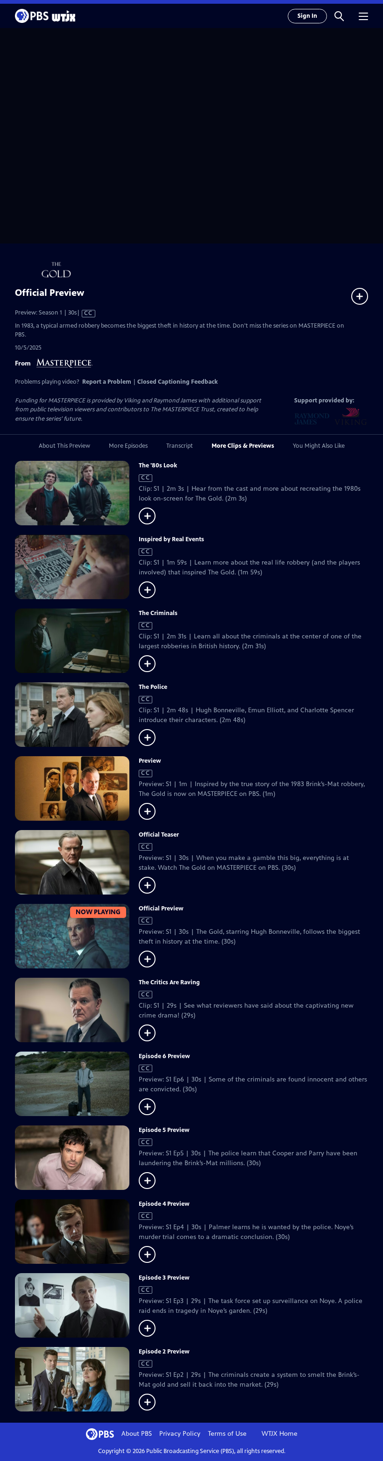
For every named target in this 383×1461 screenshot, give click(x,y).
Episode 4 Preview (164, 1204)
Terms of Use (227, 1434)
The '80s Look (158, 465)
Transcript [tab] (179, 446)
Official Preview (161, 908)
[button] (339, 16)
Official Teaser (159, 834)
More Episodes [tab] (128, 446)
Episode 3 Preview (164, 1278)
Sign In (307, 16)
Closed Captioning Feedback (177, 382)
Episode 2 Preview (164, 1351)
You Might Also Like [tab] (319, 446)
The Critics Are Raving (169, 982)
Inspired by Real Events (171, 539)
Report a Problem (106, 382)
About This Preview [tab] (64, 446)
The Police (153, 687)
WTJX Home (280, 1434)
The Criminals (158, 613)
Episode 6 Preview (164, 1056)
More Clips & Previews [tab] (243, 446)
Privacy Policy (179, 1434)
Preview (150, 761)
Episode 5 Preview (164, 1130)
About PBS (136, 1434)
